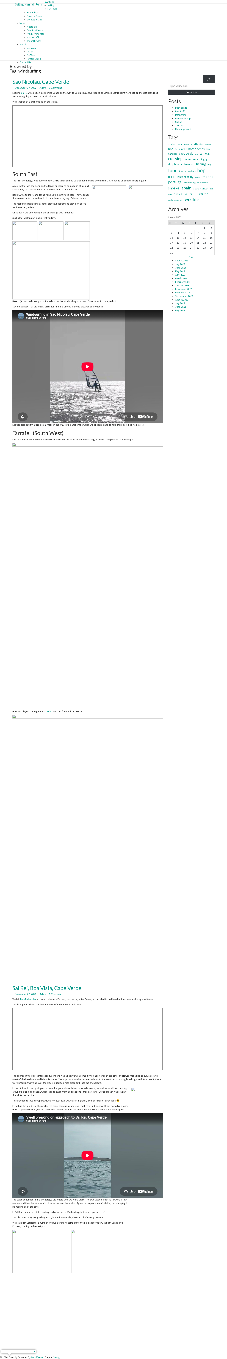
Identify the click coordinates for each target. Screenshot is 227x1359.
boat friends (196, 149)
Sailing (51, 5)
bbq (170, 149)
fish (193, 164)
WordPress (37, 1357)
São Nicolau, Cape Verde (40, 81)
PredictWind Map (36, 33)
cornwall (205, 154)
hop (201, 170)
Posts (51, 1)
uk (195, 193)
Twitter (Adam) (34, 58)
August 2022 (181, 299)
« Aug (190, 257)
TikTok (30, 51)
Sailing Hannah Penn (28, 4)
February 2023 (182, 281)
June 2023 (180, 267)
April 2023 (180, 274)
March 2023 (181, 278)
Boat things (33, 12)
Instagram (32, 48)
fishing (201, 164)
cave (196, 154)
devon (195, 159)
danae (187, 159)
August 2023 (181, 260)
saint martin (202, 182)
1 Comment (55, 994)
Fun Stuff (52, 8)
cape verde (186, 153)
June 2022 (180, 306)
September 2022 (184, 296)
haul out (192, 171)
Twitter (179, 125)
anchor (172, 144)
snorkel (174, 188)
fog (209, 164)
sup (211, 188)
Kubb (49, 711)
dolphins (173, 164)
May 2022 (180, 310)
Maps (22, 23)
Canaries (173, 153)
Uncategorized (34, 19)
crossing (175, 158)
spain (186, 188)
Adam (43, 87)
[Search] (209, 79)
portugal (175, 181)
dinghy (203, 159)
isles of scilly (185, 177)
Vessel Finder (34, 40)
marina (208, 176)
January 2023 (182, 285)
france (182, 171)
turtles (178, 194)
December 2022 (183, 289)
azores (208, 144)
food (173, 170)
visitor (203, 194)
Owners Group (34, 16)
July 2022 (180, 303)
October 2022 (182, 292)
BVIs (208, 149)
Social (23, 44)
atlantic (198, 144)
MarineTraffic (33, 37)
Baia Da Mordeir (28, 999)
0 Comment (55, 87)
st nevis (196, 189)
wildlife (192, 199)
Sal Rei (24, 92)
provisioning (189, 182)
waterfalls (178, 200)
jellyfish (198, 177)
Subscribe (191, 92)
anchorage (185, 144)
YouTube (31, 55)
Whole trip (32, 26)
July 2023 (180, 264)
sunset (204, 188)
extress (185, 164)
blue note (181, 149)
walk (170, 200)
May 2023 (180, 271)
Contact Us (25, 62)
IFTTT (172, 177)
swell (170, 194)
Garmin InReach (35, 30)
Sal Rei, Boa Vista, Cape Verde (46, 988)
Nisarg (56, 1357)
